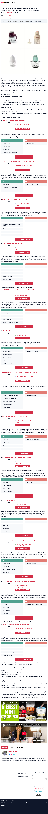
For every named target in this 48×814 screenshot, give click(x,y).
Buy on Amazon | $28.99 (24, 659)
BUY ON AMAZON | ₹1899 (22, 252)
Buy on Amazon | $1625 (24, 157)
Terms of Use (20, 776)
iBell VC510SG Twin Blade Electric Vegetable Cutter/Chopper (20, 290)
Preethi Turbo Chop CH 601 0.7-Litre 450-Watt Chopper (18, 161)
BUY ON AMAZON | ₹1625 (22, 128)
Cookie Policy (25, 776)
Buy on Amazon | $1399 (24, 618)
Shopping (7, 6)
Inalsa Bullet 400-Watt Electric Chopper (13, 120)
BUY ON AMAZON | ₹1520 (22, 208)
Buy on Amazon (24, 195)
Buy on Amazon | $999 (24, 496)
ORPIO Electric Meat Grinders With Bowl (14, 243)
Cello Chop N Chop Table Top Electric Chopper (15, 416)
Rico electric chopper (9, 500)
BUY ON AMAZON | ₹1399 (22, 589)
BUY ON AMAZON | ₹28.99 (22, 632)
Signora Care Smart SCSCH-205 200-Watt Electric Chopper (19, 372)
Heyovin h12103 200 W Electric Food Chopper (16, 624)
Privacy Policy (27, 773)
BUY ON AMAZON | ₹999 (22, 466)
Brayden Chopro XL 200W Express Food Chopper (16, 457)
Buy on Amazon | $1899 (24, 283)
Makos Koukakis (12, 751)
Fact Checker (19, 747)
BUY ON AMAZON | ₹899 (22, 380)
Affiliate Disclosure (21, 773)
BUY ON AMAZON (22, 170)
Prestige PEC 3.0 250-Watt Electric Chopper (15, 199)
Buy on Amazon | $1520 (24, 239)
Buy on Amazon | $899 (24, 412)
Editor (11, 747)
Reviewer (4, 747)
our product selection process (36, 21)
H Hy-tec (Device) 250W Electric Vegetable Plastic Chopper (19, 540)
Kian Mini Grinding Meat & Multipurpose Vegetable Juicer (19, 581)
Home (2, 6)
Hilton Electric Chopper (9, 331)
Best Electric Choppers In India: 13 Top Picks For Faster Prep (18, 287)
